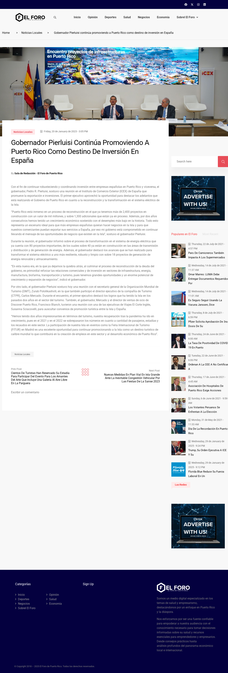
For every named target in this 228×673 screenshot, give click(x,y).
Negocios (144, 17)
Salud (127, 17)
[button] (187, 17)
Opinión (93, 17)
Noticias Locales (31, 32)
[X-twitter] (192, 4)
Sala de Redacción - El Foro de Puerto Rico (38, 173)
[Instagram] (198, 4)
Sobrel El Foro (186, 17)
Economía (163, 17)
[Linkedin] (204, 4)
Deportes (110, 17)
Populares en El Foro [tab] (184, 234)
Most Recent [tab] (210, 234)
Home (6, 32)
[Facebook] (186, 4)
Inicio (77, 17)
